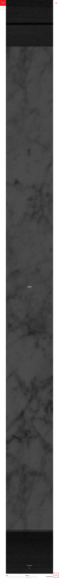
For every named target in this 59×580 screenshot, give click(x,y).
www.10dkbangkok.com (49, 576)
